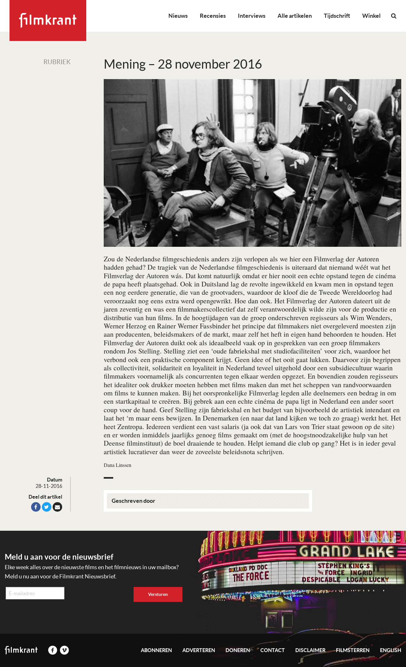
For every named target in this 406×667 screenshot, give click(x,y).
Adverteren (198, 650)
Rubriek (57, 61)
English (390, 650)
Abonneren (156, 650)
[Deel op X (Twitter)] (46, 507)
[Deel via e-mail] (57, 507)
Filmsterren (353, 650)
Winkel (371, 15)
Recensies (213, 15)
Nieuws (178, 15)
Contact (272, 650)
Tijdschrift (337, 15)
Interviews (251, 15)
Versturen (158, 594)
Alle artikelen (295, 15)
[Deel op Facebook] (36, 507)
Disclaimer (310, 650)
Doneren (238, 650)
